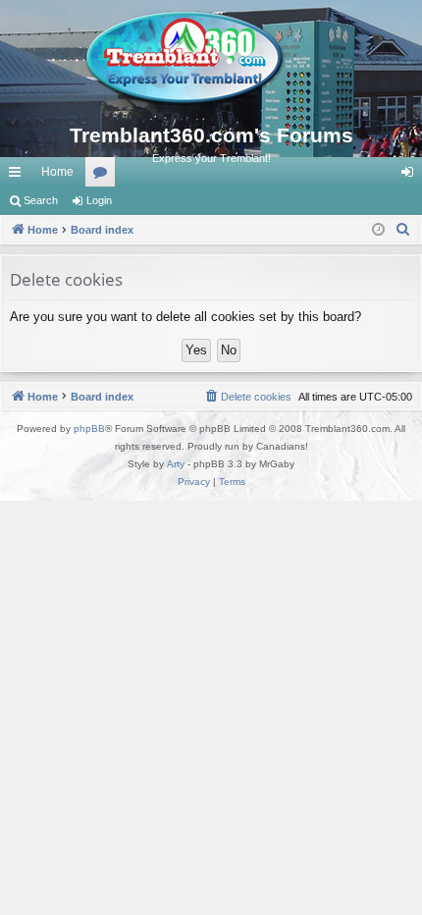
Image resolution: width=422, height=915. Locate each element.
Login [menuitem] (411, 176)
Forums (104, 176)
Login (99, 200)
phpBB (89, 428)
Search (41, 200)
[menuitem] (403, 230)
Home (57, 172)
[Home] (211, 59)
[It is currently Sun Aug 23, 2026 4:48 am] (378, 230)
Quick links (18, 176)
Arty (176, 463)
